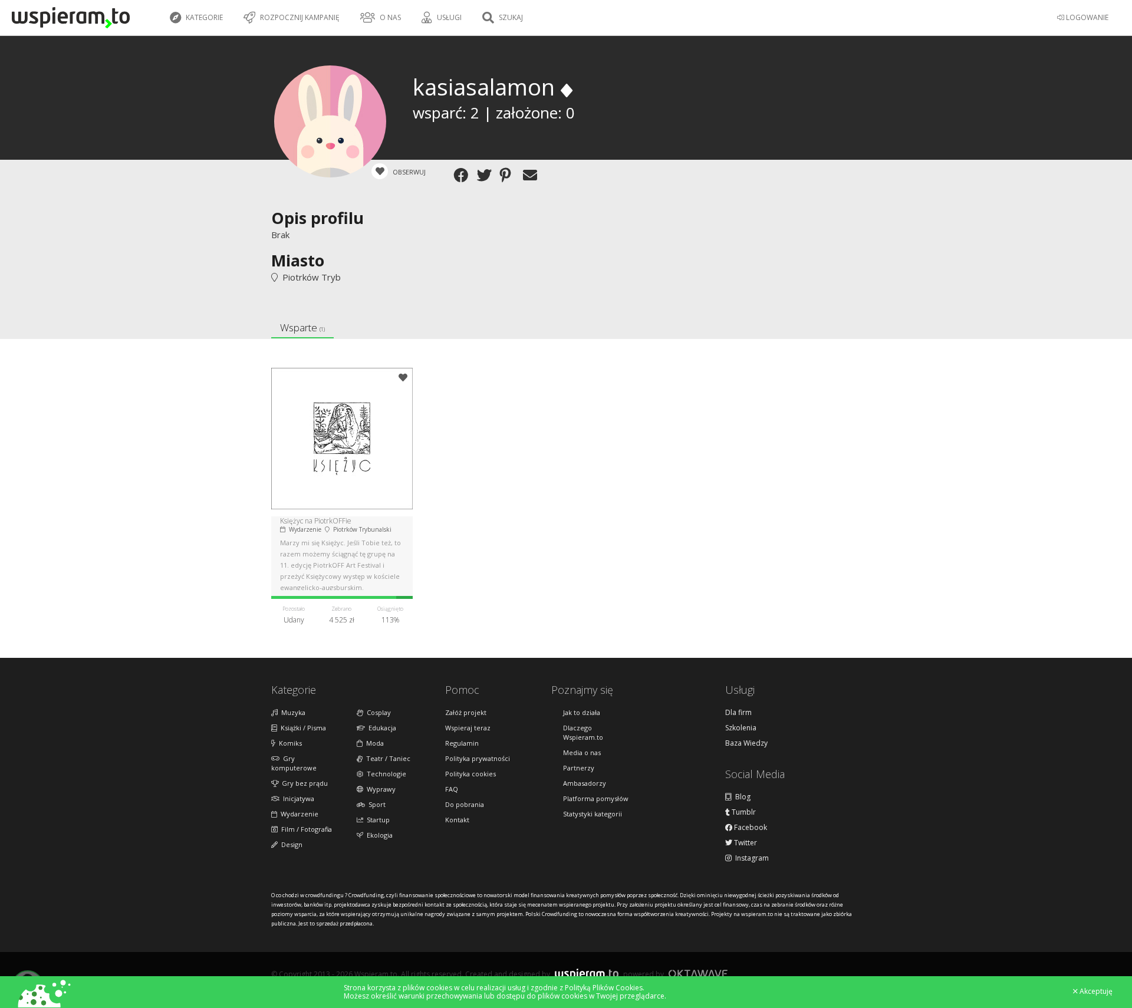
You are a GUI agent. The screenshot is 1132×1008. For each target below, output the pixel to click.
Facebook (749, 827)
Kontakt (457, 819)
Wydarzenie (297, 813)
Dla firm (738, 712)
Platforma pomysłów (595, 798)
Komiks (288, 743)
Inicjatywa (296, 798)
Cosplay (377, 712)
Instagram (750, 858)
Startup (376, 819)
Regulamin (462, 743)
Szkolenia (740, 728)
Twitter (744, 843)
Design (290, 844)
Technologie (384, 773)
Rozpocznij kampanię (299, 17)
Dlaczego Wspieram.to (583, 732)
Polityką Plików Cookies (604, 988)
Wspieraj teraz (468, 727)
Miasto (297, 260)
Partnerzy (578, 767)
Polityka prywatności (477, 758)
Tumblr (743, 812)
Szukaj (510, 17)
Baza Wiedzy (746, 743)
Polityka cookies (470, 773)
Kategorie (203, 17)
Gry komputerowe (294, 763)
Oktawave (698, 973)
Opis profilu (317, 218)
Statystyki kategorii (592, 813)
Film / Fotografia (305, 829)
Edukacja (380, 727)
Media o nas (582, 752)
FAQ (451, 789)
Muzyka (291, 712)
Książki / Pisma (301, 727)
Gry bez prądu (303, 783)
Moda (373, 743)
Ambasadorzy (584, 783)
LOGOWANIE (1086, 17)
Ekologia (378, 835)
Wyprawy (379, 789)
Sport (375, 804)
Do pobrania (464, 804)
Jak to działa (581, 712)
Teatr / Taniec (386, 758)
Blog (741, 797)
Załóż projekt (465, 712)
